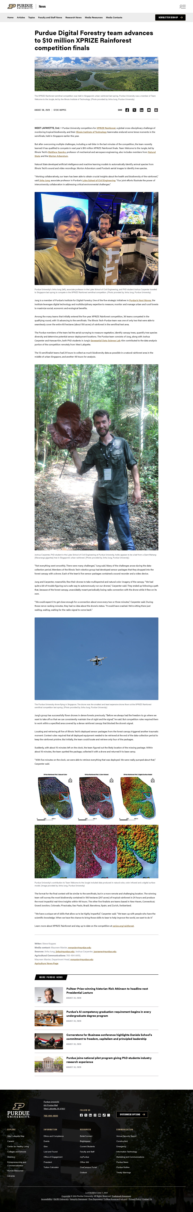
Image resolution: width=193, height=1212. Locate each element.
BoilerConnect (86, 1136)
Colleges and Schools (16, 1151)
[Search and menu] (182, 6)
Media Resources (94, 17)
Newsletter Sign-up (168, 17)
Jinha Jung (44, 180)
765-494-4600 (51, 1115)
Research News (73, 17)
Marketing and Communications (130, 1156)
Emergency (121, 1146)
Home (10, 17)
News (42, 6)
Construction (122, 1141)
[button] (156, 110)
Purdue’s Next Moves (140, 300)
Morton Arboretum (58, 156)
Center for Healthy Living (18, 1146)
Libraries (11, 1175)
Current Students (87, 1146)
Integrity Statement (78, 1199)
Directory (11, 1156)
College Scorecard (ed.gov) (115, 1199)
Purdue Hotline (122, 1167)
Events (46, 1141)
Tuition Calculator (51, 1167)
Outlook (83, 1172)
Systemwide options (130, 1114)
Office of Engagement (53, 1156)
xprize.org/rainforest (123, 925)
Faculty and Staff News (50, 17)
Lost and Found (51, 1151)
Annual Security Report (126, 1136)
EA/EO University (61, 1199)
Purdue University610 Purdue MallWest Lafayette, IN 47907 (54, 1105)
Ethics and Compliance (54, 1136)
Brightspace (85, 1141)
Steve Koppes (60, 110)
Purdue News (122, 1162)
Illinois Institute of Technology (91, 132)
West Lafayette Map (15, 1136)
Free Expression (96, 1199)
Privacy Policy (135, 1199)
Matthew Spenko (57, 152)
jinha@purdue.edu (65, 951)
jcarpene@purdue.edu (105, 951)
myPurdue (84, 1156)
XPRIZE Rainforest (106, 128)
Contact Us (147, 1199)
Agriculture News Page (46, 963)
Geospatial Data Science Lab (105, 340)
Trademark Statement (121, 1196)
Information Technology (126, 1151)
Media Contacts (114, 17)
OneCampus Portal (88, 1167)
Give (45, 1146)
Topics (31, 17)
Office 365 (84, 1162)
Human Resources (15, 1170)
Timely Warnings (123, 1172)
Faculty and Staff (87, 1151)
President (48, 1162)
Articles (21, 17)
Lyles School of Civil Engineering (98, 180)
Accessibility (46, 1199)
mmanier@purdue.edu (79, 947)
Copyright (66, 1196)
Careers (10, 1141)
